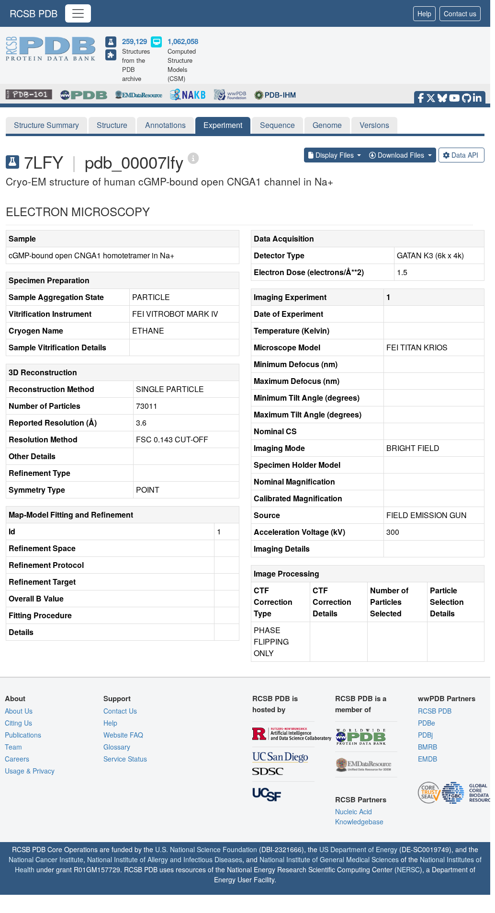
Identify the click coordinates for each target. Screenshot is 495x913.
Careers (17, 758)
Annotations (165, 124)
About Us (19, 711)
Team (13, 746)
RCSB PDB (33, 13)
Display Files (335, 155)
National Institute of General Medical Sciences (329, 859)
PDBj (425, 735)
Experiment (222, 124)
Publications (23, 735)
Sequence (277, 124)
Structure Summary (46, 124)
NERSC (408, 869)
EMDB (427, 758)
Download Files (401, 155)
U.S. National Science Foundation (206, 849)
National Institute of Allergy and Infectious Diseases (164, 859)
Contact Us (120, 711)
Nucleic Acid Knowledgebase (359, 816)
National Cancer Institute (46, 859)
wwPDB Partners (446, 698)
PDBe (426, 723)
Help (424, 13)
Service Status (125, 758)
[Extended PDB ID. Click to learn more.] (193, 158)
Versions (374, 124)
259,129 (134, 41)
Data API (465, 155)
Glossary (116, 746)
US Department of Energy (358, 849)
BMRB (427, 746)
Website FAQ (123, 735)
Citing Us (18, 723)
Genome (327, 124)
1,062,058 (183, 41)
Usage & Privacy (30, 770)
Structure (112, 124)
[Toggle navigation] (78, 13)
